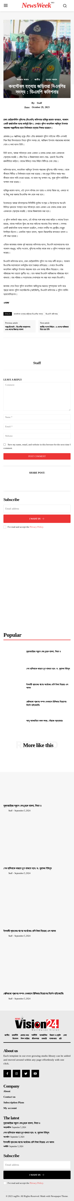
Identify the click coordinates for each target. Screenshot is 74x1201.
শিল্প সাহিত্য (25, 1038)
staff (39, 103)
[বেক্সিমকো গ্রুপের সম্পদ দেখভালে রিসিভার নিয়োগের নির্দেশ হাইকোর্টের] (13, 703)
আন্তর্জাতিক (43, 1035)
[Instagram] (16, 1073)
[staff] (37, 349)
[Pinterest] (36, 481)
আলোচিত (6, 1137)
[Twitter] (28, 481)
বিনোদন (15, 1038)
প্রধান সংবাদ (51, 79)
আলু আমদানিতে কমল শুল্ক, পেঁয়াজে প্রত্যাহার (44, 720)
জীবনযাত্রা (35, 1038)
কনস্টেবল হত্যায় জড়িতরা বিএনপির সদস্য (28, 314)
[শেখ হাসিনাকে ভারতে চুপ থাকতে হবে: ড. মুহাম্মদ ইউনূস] (13, 669)
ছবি (60, 1038)
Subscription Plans (13, 1102)
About (6, 1091)
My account (10, 1108)
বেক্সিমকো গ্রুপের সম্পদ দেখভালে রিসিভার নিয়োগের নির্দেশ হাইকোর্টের (33, 993)
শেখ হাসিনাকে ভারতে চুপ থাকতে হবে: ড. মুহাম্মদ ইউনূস (48, 668)
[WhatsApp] (44, 481)
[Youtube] (35, 1073)
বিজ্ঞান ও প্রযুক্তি (55, 1035)
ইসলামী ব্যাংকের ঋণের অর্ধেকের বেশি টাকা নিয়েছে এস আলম (29, 930)
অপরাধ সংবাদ (23, 79)
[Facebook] (21, 481)
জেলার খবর (24, 1035)
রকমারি (44, 1038)
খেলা (65, 1035)
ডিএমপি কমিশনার (52, 314)
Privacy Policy (36, 527)
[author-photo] (5, 810)
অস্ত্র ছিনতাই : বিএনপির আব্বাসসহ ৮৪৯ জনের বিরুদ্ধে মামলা (17, 328)
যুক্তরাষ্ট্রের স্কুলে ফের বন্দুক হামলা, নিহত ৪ (43, 651)
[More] (52, 481)
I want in (34, 518)
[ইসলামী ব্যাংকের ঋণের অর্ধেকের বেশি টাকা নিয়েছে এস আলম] (13, 686)
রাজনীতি (15, 1035)
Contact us (9, 1096)
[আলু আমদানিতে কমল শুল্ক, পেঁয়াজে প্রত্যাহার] (13, 721)
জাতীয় (37, 79)
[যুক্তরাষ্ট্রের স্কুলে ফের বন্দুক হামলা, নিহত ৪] (13, 651)
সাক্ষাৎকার (53, 1038)
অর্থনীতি (34, 1035)
